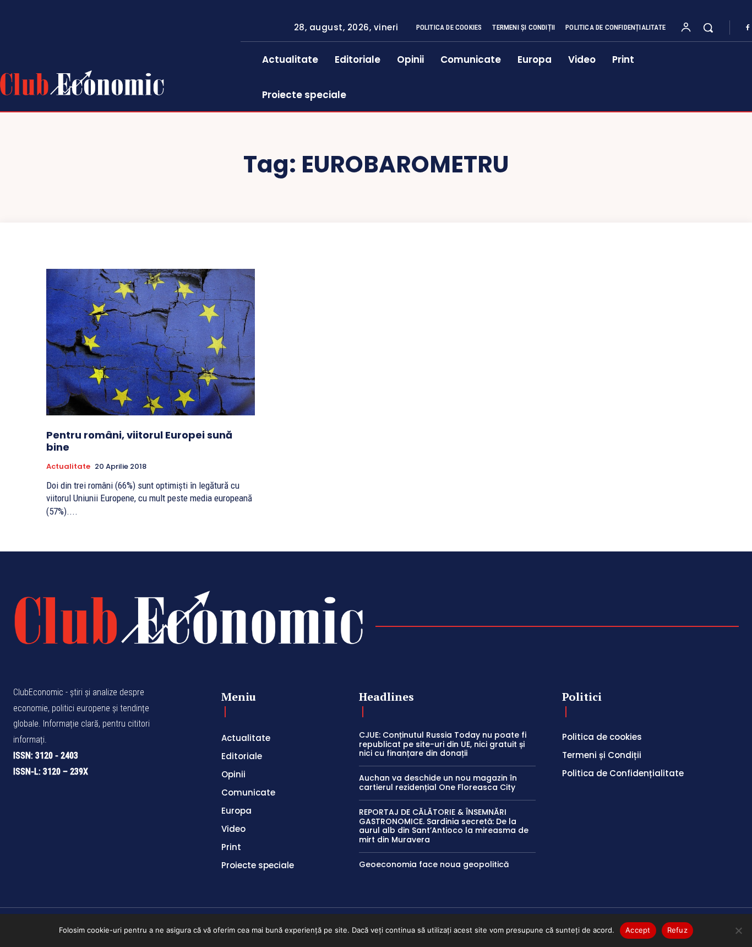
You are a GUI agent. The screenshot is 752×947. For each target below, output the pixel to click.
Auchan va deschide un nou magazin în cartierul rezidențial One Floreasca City (438, 782)
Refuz (677, 930)
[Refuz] (738, 930)
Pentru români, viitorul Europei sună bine (139, 441)
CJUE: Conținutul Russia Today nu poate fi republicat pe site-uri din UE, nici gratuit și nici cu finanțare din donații (442, 744)
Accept (638, 930)
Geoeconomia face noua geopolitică (434, 864)
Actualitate (68, 466)
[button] (708, 27)
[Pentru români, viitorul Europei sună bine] (150, 342)
